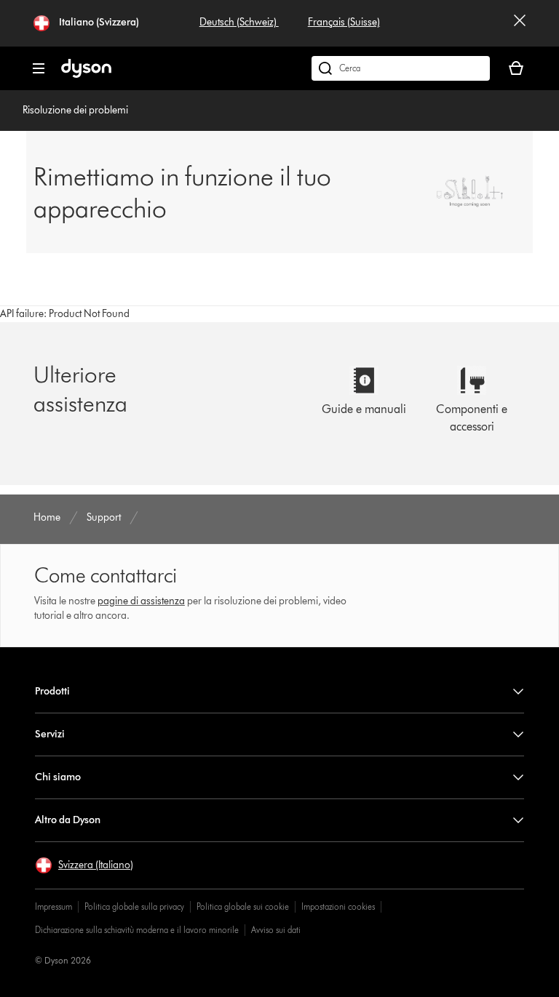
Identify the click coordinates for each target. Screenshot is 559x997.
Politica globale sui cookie (243, 906)
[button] (84, 865)
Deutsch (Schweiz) (239, 22)
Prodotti (52, 691)
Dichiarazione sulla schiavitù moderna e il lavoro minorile (137, 929)
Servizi (50, 734)
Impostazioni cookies (338, 906)
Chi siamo (58, 777)
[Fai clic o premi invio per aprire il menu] (38, 68)
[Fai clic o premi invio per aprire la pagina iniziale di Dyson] (86, 74)
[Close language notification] (520, 23)
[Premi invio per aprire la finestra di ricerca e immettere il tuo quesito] (401, 68)
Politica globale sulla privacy (134, 906)
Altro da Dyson (67, 820)
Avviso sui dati (276, 929)
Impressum (53, 906)
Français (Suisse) (344, 22)
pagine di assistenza (141, 601)
